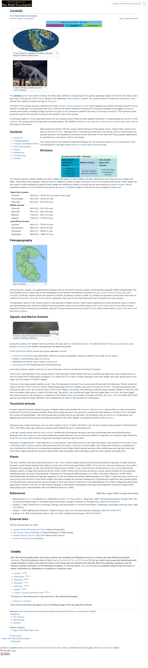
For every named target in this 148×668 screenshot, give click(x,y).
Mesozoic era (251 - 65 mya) (74, 22)
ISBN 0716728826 (93, 513)
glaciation (25, 298)
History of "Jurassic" (22, 601)
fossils (32, 119)
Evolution (17, 623)
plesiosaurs (124, 344)
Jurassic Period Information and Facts (29, 529)
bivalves (46, 359)
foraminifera (28, 356)
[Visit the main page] (17, 3)
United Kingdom (106, 121)
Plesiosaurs (15, 384)
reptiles (85, 344)
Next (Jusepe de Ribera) (128, 18)
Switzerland (96, 144)
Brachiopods (18, 364)
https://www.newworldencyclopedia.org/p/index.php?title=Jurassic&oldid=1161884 (59, 611)
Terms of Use (103, 648)
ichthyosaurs (112, 344)
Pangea (134, 106)
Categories (14, 614)
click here (85, 566)
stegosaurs (32, 435)
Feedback (59, 3)
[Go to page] (144, 3)
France (83, 144)
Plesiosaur (18, 580)
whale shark (72, 395)
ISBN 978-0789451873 (111, 510)
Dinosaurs (52, 101)
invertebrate (20, 351)
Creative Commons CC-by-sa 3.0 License (69, 560)
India (124, 292)
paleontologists (118, 184)
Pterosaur (18, 583)
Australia (13, 295)
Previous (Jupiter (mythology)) (22, 18)
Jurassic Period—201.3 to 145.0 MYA (29, 535)
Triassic (55, 25)
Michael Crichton (55, 132)
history (24, 573)
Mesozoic (70, 387)
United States (103, 305)
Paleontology (18, 620)
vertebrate (128, 108)
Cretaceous (92, 25)
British (53, 182)
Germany (75, 144)
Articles (39, 3)
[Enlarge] (57, 52)
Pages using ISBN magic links (26, 630)
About (48, 3)
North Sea (86, 121)
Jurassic (17, 573)
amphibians (112, 111)
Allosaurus (111, 415)
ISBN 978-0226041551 (110, 502)
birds (43, 432)
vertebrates (76, 445)
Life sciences (18, 617)
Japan (119, 308)
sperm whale (112, 395)
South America (108, 292)
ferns (125, 412)
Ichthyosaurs (15, 374)
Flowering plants (99, 465)
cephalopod (51, 361)
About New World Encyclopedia (16, 638)
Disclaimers (16, 641)
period (25, 96)
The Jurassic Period (21, 532)
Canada (117, 305)
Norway (121, 121)
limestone (115, 142)
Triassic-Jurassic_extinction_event (29, 593)
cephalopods (40, 369)
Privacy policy (16, 636)
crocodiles (20, 346)
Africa (118, 292)
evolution (128, 119)
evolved (49, 432)
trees (113, 468)
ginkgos (18, 479)
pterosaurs (98, 409)
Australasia (128, 308)
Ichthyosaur (19, 576)
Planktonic (17, 356)
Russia (93, 308)
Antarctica (96, 292)
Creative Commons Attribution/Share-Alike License (45, 648)
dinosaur (107, 387)
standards (15, 560)
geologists (60, 187)
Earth (15, 121)
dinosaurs (85, 409)
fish (69, 344)
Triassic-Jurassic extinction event (73, 106)
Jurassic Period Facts (22, 538)
